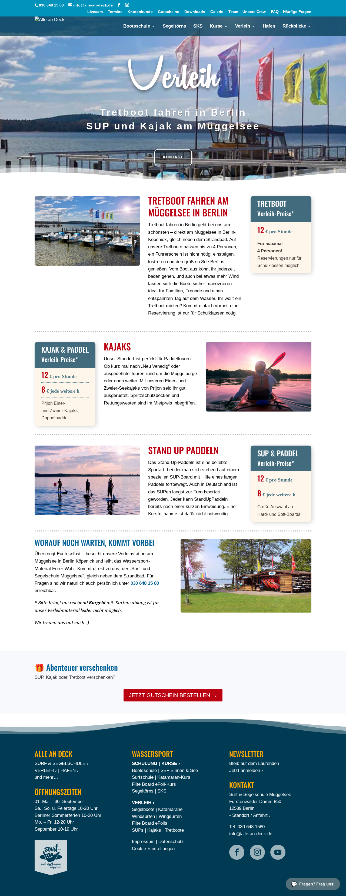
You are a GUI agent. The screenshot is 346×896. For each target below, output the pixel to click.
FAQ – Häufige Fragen (291, 12)
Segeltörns (174, 26)
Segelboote (143, 809)
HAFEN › (70, 770)
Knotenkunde (140, 12)
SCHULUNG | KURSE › (156, 763)
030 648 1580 (251, 826)
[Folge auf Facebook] (236, 852)
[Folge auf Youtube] (277, 852)
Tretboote (174, 830)
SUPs (138, 830)
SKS (197, 26)
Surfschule (143, 777)
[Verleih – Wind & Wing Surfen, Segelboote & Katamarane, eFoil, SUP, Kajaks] (246, 576)
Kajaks (154, 830)
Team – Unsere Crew (247, 12)
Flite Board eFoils (149, 823)
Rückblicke (294, 26)
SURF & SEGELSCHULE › (61, 763)
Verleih (242, 26)
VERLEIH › (46, 770)
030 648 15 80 (51, 5)
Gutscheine (168, 12)
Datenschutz (171, 841)
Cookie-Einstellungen (153, 848)
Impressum (143, 841)
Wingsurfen (170, 816)
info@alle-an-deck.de (250, 833)
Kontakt (173, 157)
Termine (115, 12)
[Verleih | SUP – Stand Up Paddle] (87, 480)
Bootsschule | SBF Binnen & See (165, 770)
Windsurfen (143, 816)
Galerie (216, 12)
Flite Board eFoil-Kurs (154, 784)
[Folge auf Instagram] (257, 852)
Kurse (216, 26)
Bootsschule (136, 26)
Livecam (95, 12)
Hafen (269, 26)
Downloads (194, 12)
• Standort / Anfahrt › (250, 815)
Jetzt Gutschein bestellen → (173, 695)
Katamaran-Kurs (173, 777)
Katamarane (170, 809)
